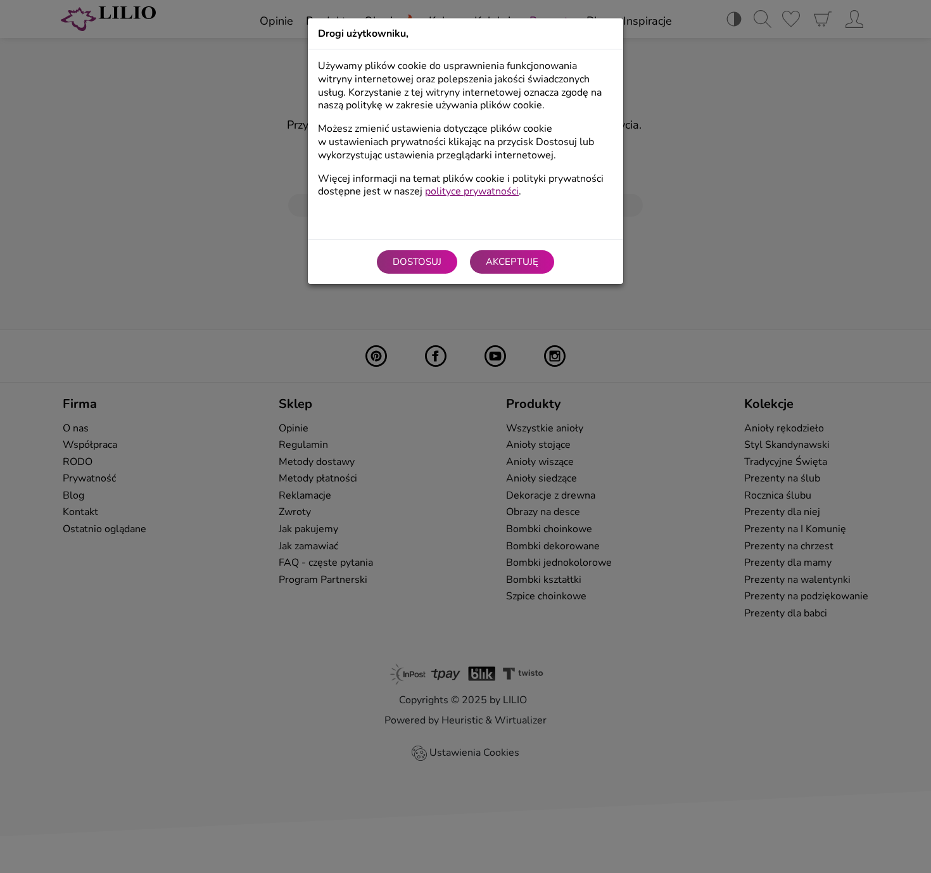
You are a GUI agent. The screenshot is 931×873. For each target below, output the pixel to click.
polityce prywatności (472, 191)
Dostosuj (417, 261)
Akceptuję (512, 261)
